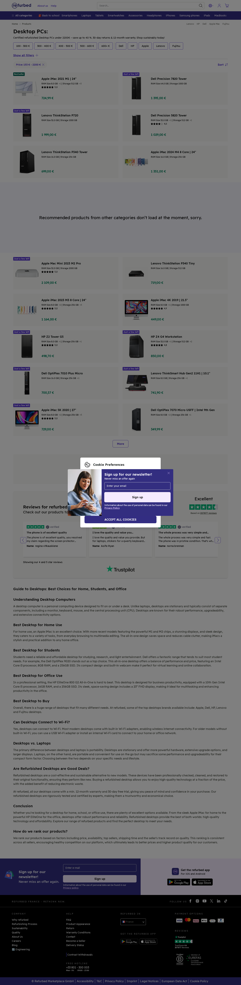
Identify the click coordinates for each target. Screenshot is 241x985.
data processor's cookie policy (107, 494)
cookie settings (129, 487)
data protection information (113, 490)
